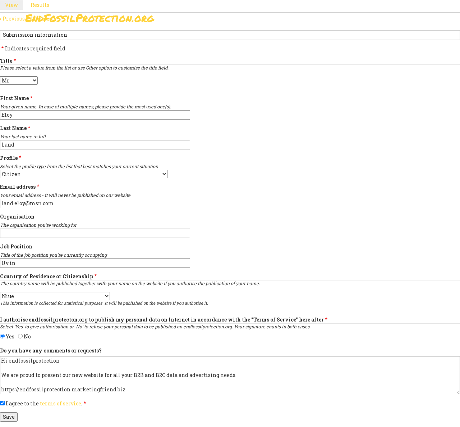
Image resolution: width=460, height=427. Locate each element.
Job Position (16, 246)
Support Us (317, 20)
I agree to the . (44, 403)
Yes (10, 336)
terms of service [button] (60, 403)
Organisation (17, 216)
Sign (222, 20)
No (27, 336)
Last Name (13, 128)
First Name (14, 98)
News (352, 20)
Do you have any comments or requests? (51, 350)
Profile (9, 157)
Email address (18, 186)
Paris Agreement (264, 20)
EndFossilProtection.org (89, 18)
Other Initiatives (396, 20)
